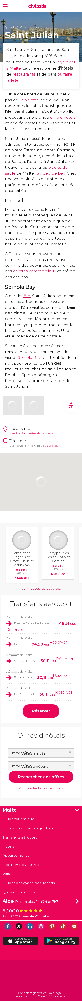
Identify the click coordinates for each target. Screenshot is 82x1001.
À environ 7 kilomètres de (25, 433)
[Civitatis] (41, 976)
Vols (6, 874)
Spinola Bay (29, 357)
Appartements (16, 855)
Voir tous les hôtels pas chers (41, 788)
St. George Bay (51, 173)
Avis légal (55, 993)
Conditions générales (32, 993)
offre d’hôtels (63, 117)
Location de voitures (21, 865)
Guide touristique (18, 819)
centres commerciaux (34, 271)
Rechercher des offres (41, 776)
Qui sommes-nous (19, 892)
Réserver (15, 629)
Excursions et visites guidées (28, 828)
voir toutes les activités (41, 588)
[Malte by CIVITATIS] (38, 6)
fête (26, 295)
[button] (5, 6)
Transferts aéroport (41, 604)
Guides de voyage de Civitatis (29, 883)
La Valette (29, 100)
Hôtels (8, 846)
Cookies (60, 996)
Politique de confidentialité (34, 996)
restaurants (24, 74)
